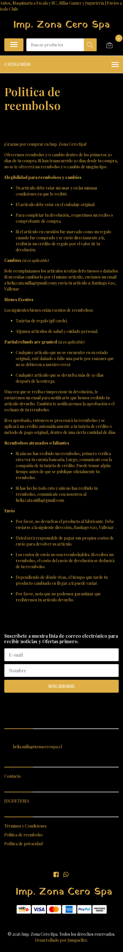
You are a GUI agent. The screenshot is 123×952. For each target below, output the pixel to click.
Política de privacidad (23, 843)
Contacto (12, 776)
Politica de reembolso (23, 835)
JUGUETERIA (16, 801)
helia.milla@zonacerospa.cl (37, 746)
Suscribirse (61, 686)
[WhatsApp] (65, 874)
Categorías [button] (17, 64)
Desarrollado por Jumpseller (61, 940)
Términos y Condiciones (25, 826)
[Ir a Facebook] (56, 874)
